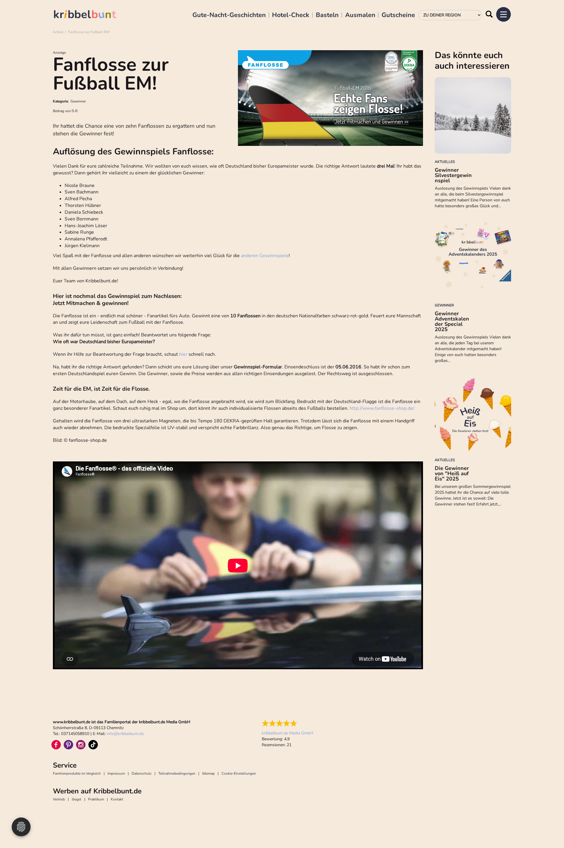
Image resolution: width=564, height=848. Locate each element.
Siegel (76, 799)
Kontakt (117, 799)
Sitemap (208, 773)
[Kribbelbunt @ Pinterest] (68, 744)
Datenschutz (142, 773)
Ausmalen (360, 15)
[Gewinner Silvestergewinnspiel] (473, 115)
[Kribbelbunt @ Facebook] (56, 744)
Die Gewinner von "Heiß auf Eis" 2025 (452, 473)
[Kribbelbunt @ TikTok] (93, 744)
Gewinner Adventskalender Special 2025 (452, 321)
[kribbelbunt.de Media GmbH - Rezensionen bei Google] (287, 723)
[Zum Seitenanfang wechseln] (546, 830)
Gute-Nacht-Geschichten (229, 15)
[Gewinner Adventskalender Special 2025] (473, 259)
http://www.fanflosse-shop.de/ (382, 408)
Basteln (327, 15)
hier (183, 354)
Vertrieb (59, 799)
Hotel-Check (290, 15)
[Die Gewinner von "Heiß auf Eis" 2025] (473, 413)
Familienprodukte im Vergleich (77, 773)
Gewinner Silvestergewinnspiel (453, 175)
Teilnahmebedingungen (176, 773)
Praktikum (96, 799)
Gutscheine (398, 15)
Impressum (116, 773)
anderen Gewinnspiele (265, 255)
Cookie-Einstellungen (238, 773)
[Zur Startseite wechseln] (91, 15)
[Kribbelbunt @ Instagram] (80, 744)
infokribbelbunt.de (125, 733)
